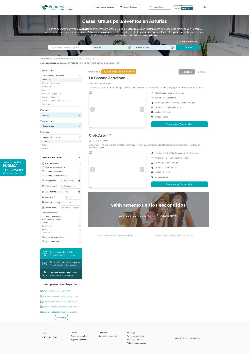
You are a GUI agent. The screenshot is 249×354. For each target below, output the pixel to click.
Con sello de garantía (53, 172)
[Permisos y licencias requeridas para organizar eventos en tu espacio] (61, 291)
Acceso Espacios (130, 7)
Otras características (53, 217)
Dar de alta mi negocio (108, 336)
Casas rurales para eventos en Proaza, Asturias (114, 235)
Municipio (44, 132)
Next (142, 109)
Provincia (44, 110)
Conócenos (103, 333)
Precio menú (50, 197)
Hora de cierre (50, 208)
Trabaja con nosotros (79, 336)
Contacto (74, 333)
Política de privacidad (135, 336)
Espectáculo (47, 233)
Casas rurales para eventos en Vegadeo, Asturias (174, 235)
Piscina (45, 223)
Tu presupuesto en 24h (61, 252)
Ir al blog (61, 317)
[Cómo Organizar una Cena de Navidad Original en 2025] (61, 306)
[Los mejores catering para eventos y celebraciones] (61, 312)
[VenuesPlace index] (57, 7)
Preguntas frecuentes (79, 340)
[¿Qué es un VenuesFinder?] (61, 296)
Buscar (188, 47)
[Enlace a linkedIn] (50, 337)
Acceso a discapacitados (54, 237)
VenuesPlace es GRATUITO (63, 272)
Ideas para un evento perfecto (61, 284)
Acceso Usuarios (107, 7)
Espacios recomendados (55, 167)
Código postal (50, 181)
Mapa (203, 72)
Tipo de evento (47, 70)
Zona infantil (47, 226)
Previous (92, 109)
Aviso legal (131, 333)
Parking (45, 229)
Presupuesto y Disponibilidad (179, 124)
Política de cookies (134, 340)
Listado (188, 72)
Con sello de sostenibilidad (56, 176)
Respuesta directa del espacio (65, 262)
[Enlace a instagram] (55, 337)
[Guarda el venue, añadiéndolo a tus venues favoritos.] (128, 78)
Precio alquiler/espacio (54, 203)
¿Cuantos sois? (51, 186)
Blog (205, 7)
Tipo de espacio (47, 121)
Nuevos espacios (52, 163)
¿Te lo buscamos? (187, 41)
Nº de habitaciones (52, 192)
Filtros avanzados (52, 157)
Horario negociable (49, 213)
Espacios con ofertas (52, 242)
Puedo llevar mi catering (51, 219)
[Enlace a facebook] (45, 337)
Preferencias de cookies (136, 343)
